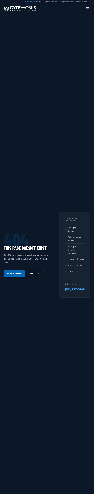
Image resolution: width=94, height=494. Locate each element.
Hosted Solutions (76, 259)
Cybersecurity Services (74, 239)
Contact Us (35, 273)
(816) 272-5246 (31, 2)
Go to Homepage (14, 273)
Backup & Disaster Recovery (72, 250)
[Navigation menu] (87, 8)
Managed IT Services (73, 229)
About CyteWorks (76, 265)
